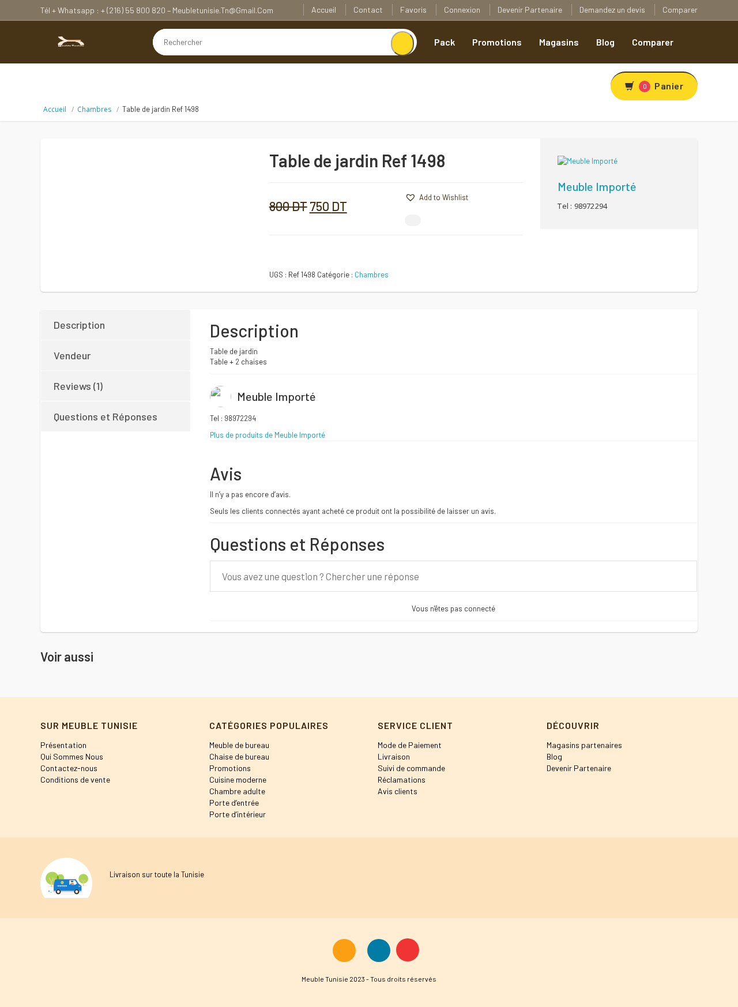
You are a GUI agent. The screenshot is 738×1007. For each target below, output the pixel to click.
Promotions (497, 41)
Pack (444, 41)
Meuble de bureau (239, 745)
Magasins (559, 41)
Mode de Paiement (410, 745)
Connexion (462, 9)
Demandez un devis (612, 9)
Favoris (413, 9)
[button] (387, 196)
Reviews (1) (78, 385)
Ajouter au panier (488, 165)
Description (79, 324)
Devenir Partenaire (530, 9)
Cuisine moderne (237, 779)
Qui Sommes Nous (71, 756)
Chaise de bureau (239, 756)
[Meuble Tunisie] (69, 40)
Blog (605, 41)
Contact (368, 9)
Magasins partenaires (584, 745)
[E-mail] (413, 220)
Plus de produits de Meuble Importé (267, 434)
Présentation (63, 745)
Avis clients (397, 791)
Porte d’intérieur (237, 814)
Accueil (323, 9)
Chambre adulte (237, 791)
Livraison (394, 756)
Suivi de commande (411, 768)
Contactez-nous (68, 768)
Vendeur (72, 355)
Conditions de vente (75, 779)
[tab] (116, 324)
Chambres (94, 109)
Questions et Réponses (105, 416)
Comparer (680, 9)
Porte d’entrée (234, 802)
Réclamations (402, 779)
